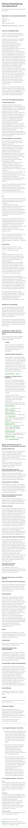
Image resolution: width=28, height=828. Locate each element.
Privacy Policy (12, 416)
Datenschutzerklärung (10, 373)
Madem (3, 821)
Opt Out (18, 373)
